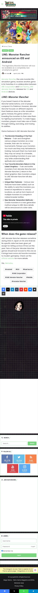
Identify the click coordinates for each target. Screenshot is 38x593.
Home (5, 46)
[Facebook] (3, 289)
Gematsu (9, 263)
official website (7, 258)
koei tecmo (28, 269)
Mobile (5, 50)
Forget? (33, 546)
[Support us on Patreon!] (19, 14)
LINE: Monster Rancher (14, 277)
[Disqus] (19, 353)
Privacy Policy (19, 586)
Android (4, 92)
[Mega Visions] (10, 4)
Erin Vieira (7, 73)
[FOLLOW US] (35, 570)
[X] (8, 289)
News (10, 46)
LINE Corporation (8, 87)
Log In (19, 555)
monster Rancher (19, 281)
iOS (27, 89)
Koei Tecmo (24, 87)
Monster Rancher (8, 79)
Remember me (8, 551)
